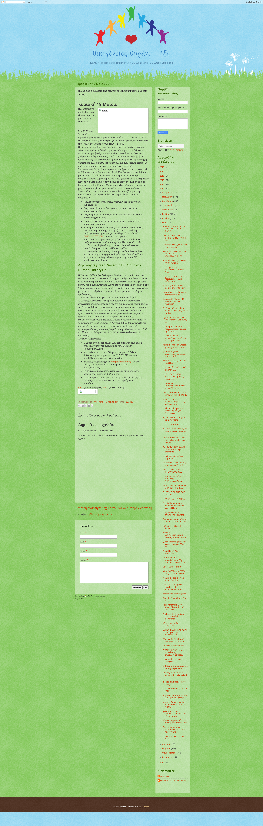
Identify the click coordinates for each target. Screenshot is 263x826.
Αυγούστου (167, 209)
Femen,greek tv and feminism (172, 527)
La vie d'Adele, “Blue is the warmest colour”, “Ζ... (174, 293)
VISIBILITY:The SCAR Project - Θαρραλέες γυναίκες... (173, 376)
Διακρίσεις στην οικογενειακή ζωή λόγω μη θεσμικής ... (175, 401)
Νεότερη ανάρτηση (88, 508)
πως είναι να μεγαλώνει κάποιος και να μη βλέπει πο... (174, 449)
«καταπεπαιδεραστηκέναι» (175, 593)
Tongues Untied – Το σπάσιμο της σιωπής (173, 513)
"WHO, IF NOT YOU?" (94, 236)
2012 (162, 762)
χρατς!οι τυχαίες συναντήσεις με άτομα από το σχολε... (174, 354)
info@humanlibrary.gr (121, 361)
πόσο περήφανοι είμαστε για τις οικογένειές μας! (175, 721)
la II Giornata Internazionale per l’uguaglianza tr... (175, 667)
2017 (162, 171)
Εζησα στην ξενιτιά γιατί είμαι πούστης (174, 418)
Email (81, 387)
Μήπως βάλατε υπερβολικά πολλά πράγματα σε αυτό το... (174, 560)
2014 (162, 184)
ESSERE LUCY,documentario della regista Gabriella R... (175, 535)
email (106, 387)
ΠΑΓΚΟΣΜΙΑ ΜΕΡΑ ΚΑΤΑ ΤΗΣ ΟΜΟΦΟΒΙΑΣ (174, 470)
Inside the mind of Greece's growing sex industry (175, 346)
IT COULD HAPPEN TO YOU (173, 737)
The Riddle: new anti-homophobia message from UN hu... (174, 505)
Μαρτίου (166, 748)
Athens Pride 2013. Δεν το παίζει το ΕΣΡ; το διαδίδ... (174, 228)
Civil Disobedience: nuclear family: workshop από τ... (175, 393)
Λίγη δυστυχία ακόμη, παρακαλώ (173, 457)
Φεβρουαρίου (169, 752)
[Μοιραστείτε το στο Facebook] (89, 405)
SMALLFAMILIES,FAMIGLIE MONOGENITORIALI (175, 486)
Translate (179, 149)
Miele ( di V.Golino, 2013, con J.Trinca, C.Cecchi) (174, 572)
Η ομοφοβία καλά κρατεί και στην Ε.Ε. (174, 368)
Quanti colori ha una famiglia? (172, 660)
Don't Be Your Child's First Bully (175, 599)
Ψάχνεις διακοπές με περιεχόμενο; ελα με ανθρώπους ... (173, 278)
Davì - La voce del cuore (174, 566)
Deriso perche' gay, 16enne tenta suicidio (175, 245)
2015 (162, 180)
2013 (162, 188)
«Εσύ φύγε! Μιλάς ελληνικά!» (171, 624)
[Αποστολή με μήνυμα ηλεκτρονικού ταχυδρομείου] (79, 405)
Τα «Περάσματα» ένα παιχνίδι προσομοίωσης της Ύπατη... (175, 329)
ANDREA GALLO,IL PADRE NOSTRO (175, 361)
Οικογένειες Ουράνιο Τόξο (173, 780)
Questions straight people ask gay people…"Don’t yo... (174, 544)
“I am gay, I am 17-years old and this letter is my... (175, 286)
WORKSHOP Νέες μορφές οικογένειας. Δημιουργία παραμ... (175, 652)
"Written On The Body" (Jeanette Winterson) (173, 640)
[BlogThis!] (82, 405)
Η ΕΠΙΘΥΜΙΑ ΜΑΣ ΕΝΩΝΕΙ (175, 424)
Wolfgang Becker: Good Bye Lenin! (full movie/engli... (173, 616)
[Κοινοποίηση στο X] (85, 405)
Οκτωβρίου (167, 201)
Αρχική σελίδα (111, 508)
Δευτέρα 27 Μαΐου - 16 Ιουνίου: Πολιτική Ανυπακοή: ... (173, 301)
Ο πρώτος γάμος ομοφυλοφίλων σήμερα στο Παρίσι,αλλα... (175, 338)
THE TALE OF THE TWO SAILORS (174, 493)
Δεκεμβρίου (168, 192)
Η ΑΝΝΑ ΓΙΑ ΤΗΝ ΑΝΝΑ (174, 498)
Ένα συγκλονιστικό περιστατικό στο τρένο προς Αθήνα (174, 729)
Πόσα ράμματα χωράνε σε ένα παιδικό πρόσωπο (175, 520)
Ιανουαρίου (168, 757)
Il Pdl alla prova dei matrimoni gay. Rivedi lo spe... (174, 238)
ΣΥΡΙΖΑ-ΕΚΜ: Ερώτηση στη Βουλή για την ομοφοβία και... (175, 632)
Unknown (164, 776)
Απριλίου (166, 744)
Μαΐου (165, 222)
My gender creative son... (174, 645)
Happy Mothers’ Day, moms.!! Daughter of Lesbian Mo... (173, 607)
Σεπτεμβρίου (168, 205)
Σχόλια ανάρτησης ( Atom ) (100, 514)
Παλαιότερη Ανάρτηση (136, 508)
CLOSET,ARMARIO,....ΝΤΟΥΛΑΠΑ (175, 689)
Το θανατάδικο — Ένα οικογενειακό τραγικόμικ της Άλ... (175, 310)
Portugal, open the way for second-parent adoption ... (175, 431)
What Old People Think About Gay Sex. (173, 579)
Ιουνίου (166, 218)
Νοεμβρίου (167, 196)
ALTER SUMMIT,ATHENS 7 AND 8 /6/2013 (175, 261)
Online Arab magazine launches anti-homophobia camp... (173, 587)
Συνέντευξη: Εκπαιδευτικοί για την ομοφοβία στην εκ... (174, 385)
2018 (162, 167)
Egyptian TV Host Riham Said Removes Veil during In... (175, 319)
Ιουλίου (166, 214)
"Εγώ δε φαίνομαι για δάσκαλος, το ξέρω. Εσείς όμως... (173, 410)
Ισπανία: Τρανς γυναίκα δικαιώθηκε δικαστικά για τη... (174, 704)
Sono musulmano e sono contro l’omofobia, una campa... (174, 440)
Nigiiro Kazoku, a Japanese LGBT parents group (175, 696)
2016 (162, 175)
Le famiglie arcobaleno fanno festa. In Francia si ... (175, 675)
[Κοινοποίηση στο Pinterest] (92, 405)
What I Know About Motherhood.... (171, 552)
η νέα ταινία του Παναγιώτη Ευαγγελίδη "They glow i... (175, 713)
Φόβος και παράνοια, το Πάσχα (174, 683)
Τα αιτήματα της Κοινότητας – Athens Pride (173, 269)
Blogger (145, 806)
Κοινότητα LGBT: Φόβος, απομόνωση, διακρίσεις (175, 463)
